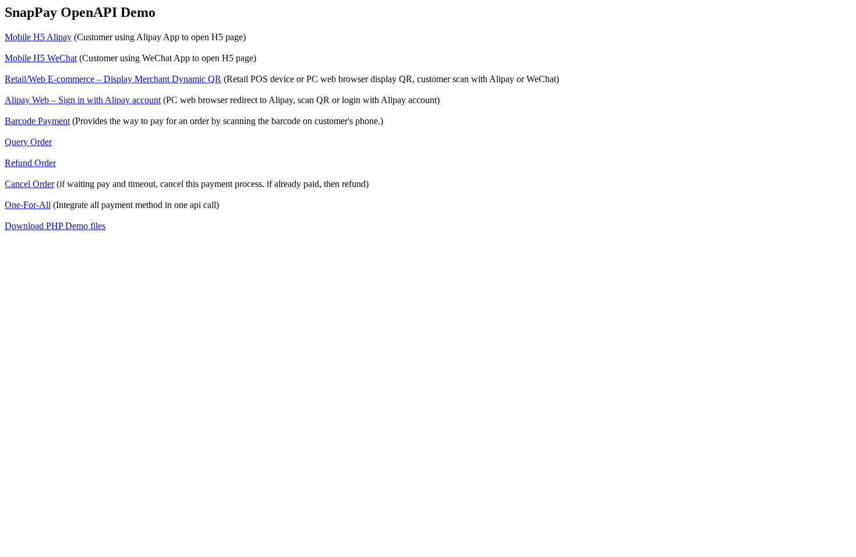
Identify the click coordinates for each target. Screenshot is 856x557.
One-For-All (28, 205)
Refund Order (30, 163)
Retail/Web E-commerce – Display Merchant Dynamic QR (113, 79)
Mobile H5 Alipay (38, 37)
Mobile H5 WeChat (41, 58)
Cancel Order (29, 184)
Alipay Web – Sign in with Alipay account (83, 100)
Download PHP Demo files (55, 226)
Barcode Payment (37, 121)
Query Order (28, 142)
